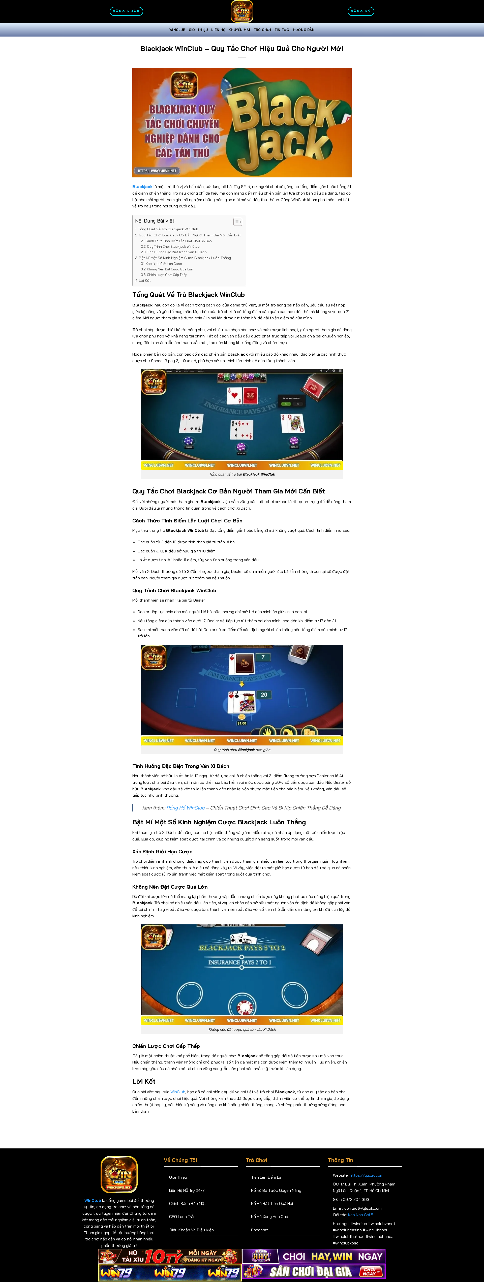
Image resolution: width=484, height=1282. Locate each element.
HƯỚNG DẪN (304, 30)
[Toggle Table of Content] (235, 221)
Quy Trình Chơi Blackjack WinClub (173, 246)
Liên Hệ (218, 30)
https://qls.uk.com (366, 1175)
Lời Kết (145, 280)
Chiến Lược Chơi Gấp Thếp (167, 275)
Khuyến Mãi (239, 30)
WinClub (177, 30)
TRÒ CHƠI (262, 30)
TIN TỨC (282, 30)
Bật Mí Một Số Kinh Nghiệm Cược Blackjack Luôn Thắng (185, 258)
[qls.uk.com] (242, 11)
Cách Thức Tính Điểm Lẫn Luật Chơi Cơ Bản (179, 241)
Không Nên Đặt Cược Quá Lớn (170, 269)
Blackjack (142, 186)
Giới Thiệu (198, 30)
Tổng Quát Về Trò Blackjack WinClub (168, 229)
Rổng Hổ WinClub (185, 808)
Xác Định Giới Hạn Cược (164, 264)
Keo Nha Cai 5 (360, 1214)
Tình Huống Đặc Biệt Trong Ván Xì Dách (177, 252)
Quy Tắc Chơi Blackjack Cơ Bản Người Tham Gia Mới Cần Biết (190, 235)
